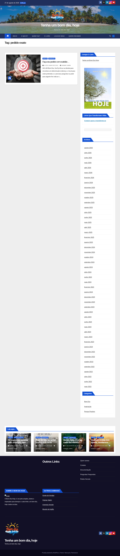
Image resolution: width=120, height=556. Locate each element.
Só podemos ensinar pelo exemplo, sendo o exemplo (18, 442)
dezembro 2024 (89, 247)
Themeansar (74, 552)
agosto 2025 (88, 207)
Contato (83, 465)
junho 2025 (88, 217)
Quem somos (84, 460)
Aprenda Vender (48, 504)
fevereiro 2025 (89, 237)
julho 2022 (88, 376)
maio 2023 (88, 327)
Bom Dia (45, 58)
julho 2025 (88, 212)
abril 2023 (87, 332)
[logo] (7, 496)
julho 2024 (88, 272)
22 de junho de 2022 (51, 65)
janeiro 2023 (88, 347)
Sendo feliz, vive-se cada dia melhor (72, 441)
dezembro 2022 (89, 352)
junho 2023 (88, 322)
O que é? (24, 36)
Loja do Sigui (59, 36)
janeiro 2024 (88, 292)
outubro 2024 (88, 257)
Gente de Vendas (48, 495)
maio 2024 (88, 282)
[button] (110, 36)
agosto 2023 (88, 312)
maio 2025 (88, 222)
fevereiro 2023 (89, 342)
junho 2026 (88, 158)
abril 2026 (87, 167)
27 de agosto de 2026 (17, 445)
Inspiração (52, 58)
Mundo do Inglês (48, 509)
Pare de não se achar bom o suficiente (46, 441)
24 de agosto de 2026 (100, 445)
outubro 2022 (88, 362)
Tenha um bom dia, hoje (60, 25)
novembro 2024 (89, 252)
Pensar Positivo (89, 411)
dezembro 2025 (89, 187)
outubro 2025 (88, 197)
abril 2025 (87, 227)
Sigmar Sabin (66, 65)
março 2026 (88, 172)
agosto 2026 (88, 148)
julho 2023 (88, 317)
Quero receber (75, 36)
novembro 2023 (89, 302)
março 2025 (88, 232)
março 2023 (88, 337)
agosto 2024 (88, 267)
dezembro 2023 (89, 297)
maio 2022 (88, 386)
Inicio (15, 36)
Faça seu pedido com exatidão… (55, 62)
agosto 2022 (88, 371)
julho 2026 (88, 153)
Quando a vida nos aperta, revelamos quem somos (100, 442)
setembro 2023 (89, 307)
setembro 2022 (89, 367)
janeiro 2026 (88, 182)
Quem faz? (36, 36)
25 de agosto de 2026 (72, 445)
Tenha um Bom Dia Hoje (90, 60)
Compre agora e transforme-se (95, 121)
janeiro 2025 (88, 242)
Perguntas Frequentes (88, 474)
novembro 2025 (89, 192)
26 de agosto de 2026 (44, 445)
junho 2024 (88, 277)
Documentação (85, 470)
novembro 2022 (89, 357)
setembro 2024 (89, 262)
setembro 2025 (89, 202)
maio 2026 (88, 163)
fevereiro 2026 (89, 177)
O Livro (47, 36)
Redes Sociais (85, 479)
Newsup (67, 552)
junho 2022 (88, 381)
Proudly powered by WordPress (50, 552)
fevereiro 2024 (89, 287)
